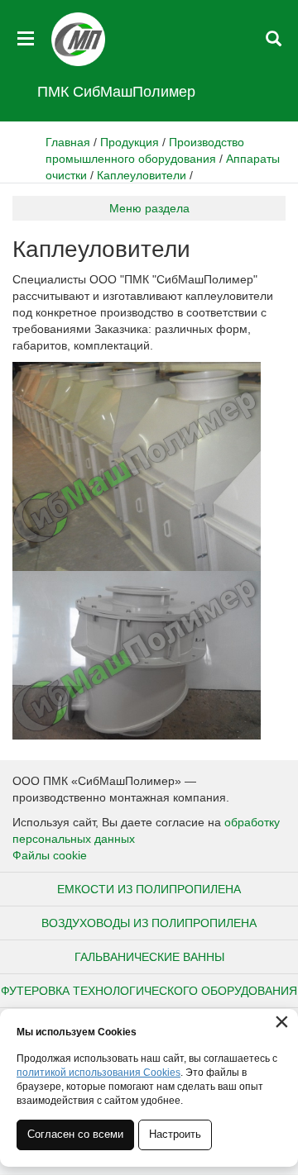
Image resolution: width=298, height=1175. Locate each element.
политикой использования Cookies (98, 1072)
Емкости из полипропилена (149, 889)
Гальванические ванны (149, 956)
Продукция (129, 142)
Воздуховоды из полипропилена (149, 923)
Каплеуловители (141, 175)
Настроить (175, 1134)
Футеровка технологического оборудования (149, 990)
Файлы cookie (49, 855)
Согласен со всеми (75, 1134)
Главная (68, 142)
